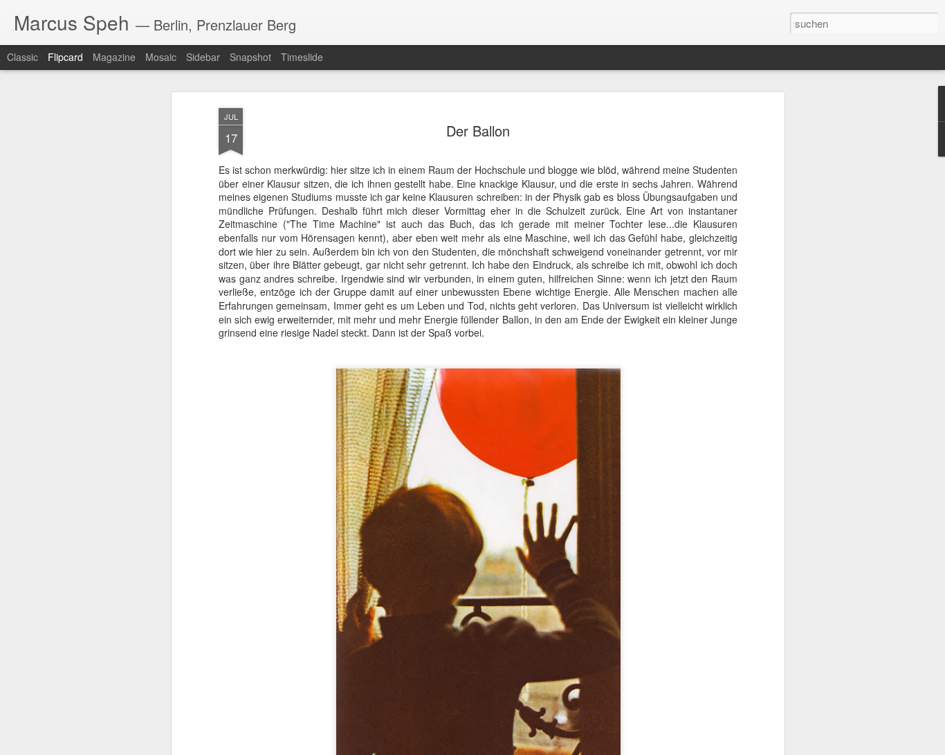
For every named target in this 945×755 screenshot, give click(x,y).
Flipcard (65, 57)
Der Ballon (478, 131)
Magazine (114, 57)
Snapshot (250, 57)
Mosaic (160, 57)
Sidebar (203, 57)
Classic (22, 57)
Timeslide (302, 57)
